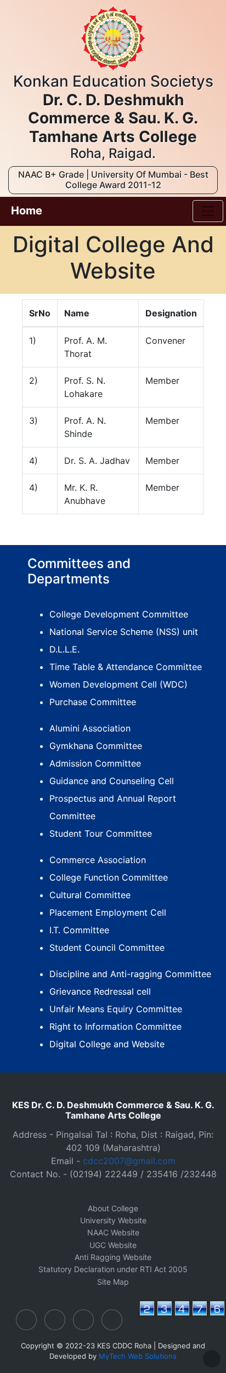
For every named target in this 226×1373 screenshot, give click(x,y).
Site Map (113, 1281)
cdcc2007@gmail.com (129, 1160)
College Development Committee (118, 614)
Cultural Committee (90, 894)
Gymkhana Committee (95, 745)
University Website (113, 1220)
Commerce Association (97, 859)
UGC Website (113, 1245)
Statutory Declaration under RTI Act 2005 (113, 1269)
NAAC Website (113, 1232)
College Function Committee (108, 877)
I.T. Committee (79, 929)
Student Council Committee (107, 947)
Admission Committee (95, 763)
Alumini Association (90, 728)
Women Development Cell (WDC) (118, 684)
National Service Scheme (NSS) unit (123, 631)
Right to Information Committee (115, 1026)
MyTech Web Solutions (138, 1356)
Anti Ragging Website (113, 1257)
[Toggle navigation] (208, 211)
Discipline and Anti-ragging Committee (130, 973)
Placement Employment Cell (107, 912)
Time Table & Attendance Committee (125, 666)
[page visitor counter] (182, 1314)
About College (113, 1208)
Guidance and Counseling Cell (111, 780)
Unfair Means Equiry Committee (115, 1008)
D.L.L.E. (64, 649)
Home (26, 210)
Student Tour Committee (100, 833)
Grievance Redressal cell (100, 991)
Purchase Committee (92, 701)
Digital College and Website (107, 1044)
